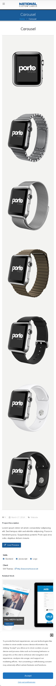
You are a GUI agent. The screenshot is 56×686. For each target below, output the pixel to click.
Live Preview (13, 545)
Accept (28, 675)
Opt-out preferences (26, 682)
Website (34, 517)
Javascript (23, 559)
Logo (35, 559)
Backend (9, 559)
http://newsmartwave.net (27, 569)
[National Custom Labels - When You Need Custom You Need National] (28, 5)
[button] (51, 635)
